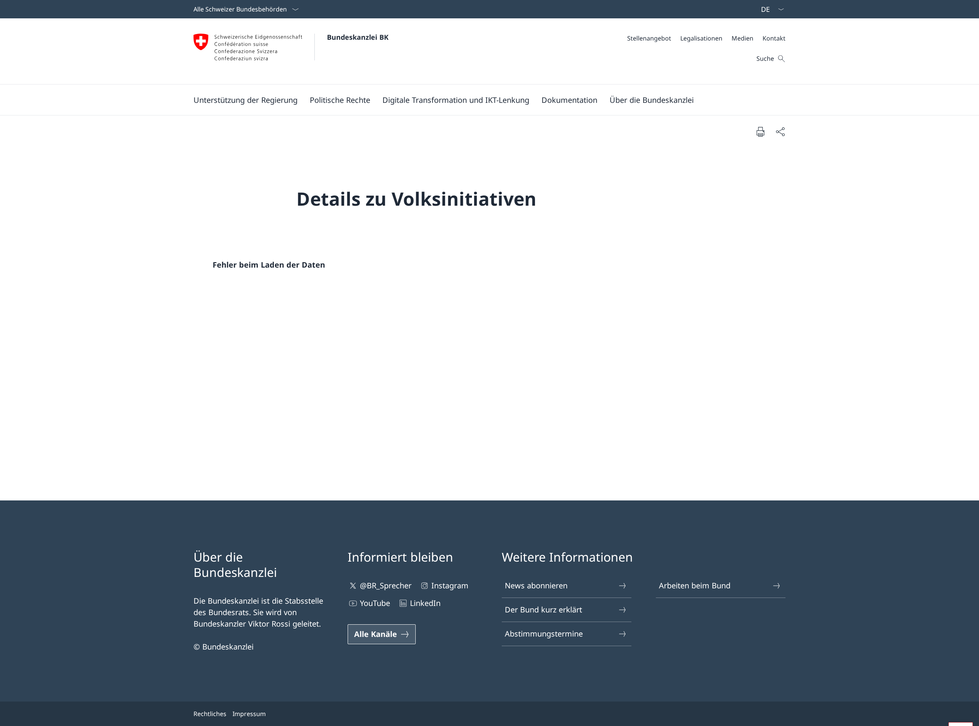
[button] (245, 99)
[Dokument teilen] (780, 131)
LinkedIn (425, 603)
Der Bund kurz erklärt (543, 609)
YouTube (375, 603)
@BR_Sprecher (385, 585)
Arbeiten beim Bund (694, 585)
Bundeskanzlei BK (358, 37)
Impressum (249, 714)
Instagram (449, 585)
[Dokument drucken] (760, 131)
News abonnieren (536, 585)
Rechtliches (210, 714)
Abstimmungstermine (544, 634)
